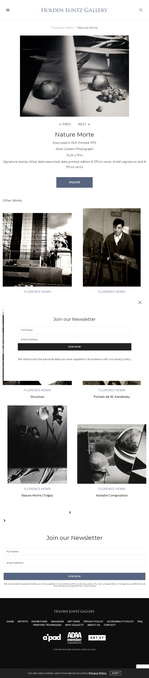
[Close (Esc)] (140, 302)
